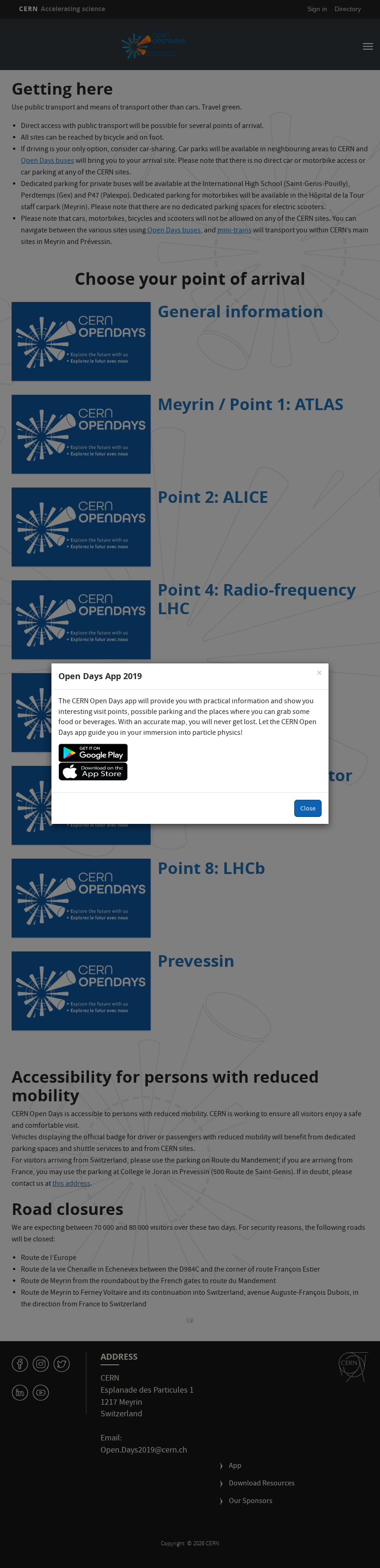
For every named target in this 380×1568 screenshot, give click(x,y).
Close (308, 809)
